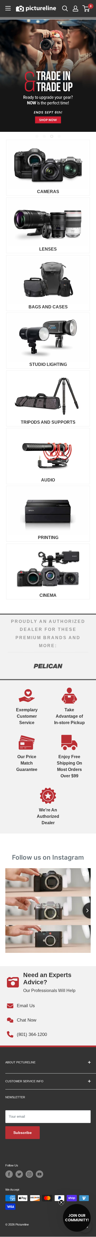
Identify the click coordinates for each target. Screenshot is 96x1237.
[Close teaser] (61, 1202)
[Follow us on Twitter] (19, 1174)
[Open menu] (8, 8)
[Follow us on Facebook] (9, 1174)
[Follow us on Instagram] (29, 1174)
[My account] (75, 8)
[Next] (84, 666)
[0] (86, 8)
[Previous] (12, 666)
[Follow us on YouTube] (39, 1174)
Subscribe (22, 1132)
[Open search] (65, 8)
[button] (77, 1218)
